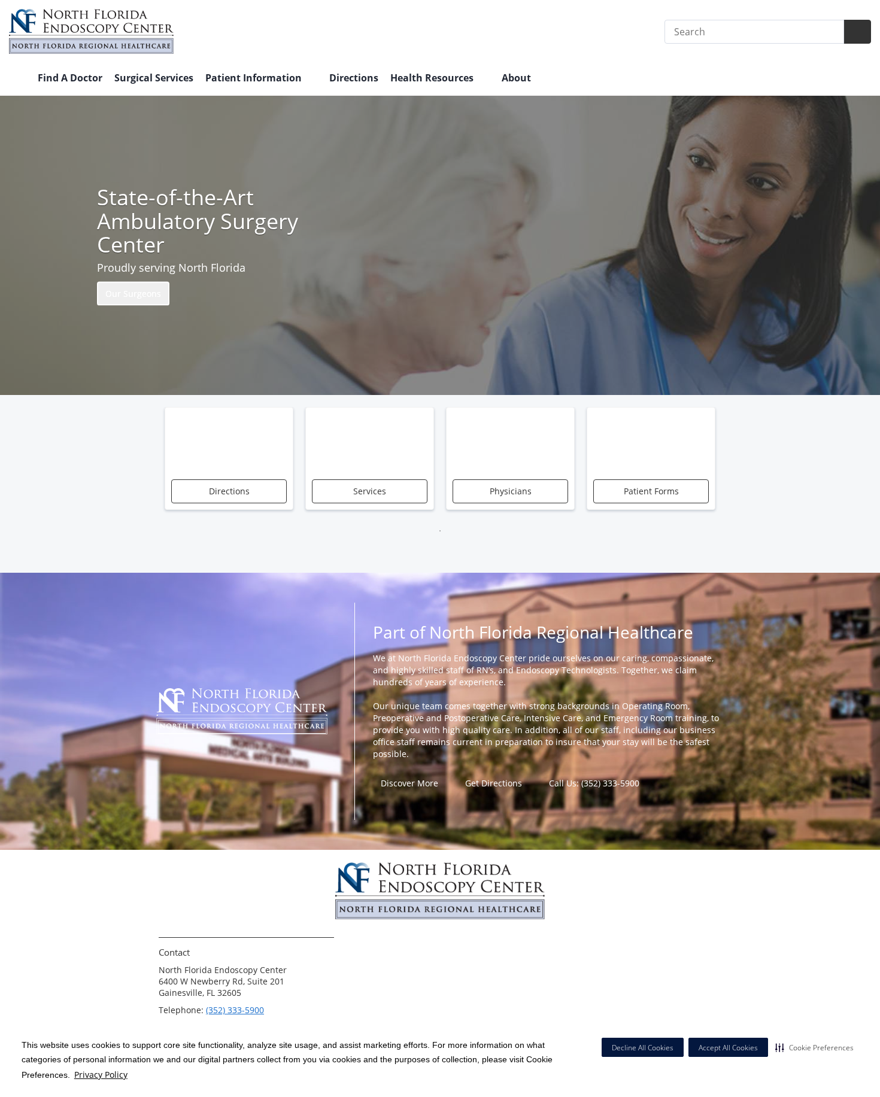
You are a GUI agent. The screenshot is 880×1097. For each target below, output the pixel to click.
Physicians (511, 491)
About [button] (517, 77)
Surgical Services (153, 77)
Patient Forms (651, 491)
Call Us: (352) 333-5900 (594, 783)
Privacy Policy (101, 1074)
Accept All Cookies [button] (728, 1048)
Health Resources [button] (433, 77)
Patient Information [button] (254, 77)
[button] (814, 1047)
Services (369, 491)
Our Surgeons (133, 293)
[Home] (17, 79)
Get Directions (493, 783)
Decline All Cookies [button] (642, 1048)
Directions (353, 77)
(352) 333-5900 (235, 1010)
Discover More (409, 783)
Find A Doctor (70, 77)
